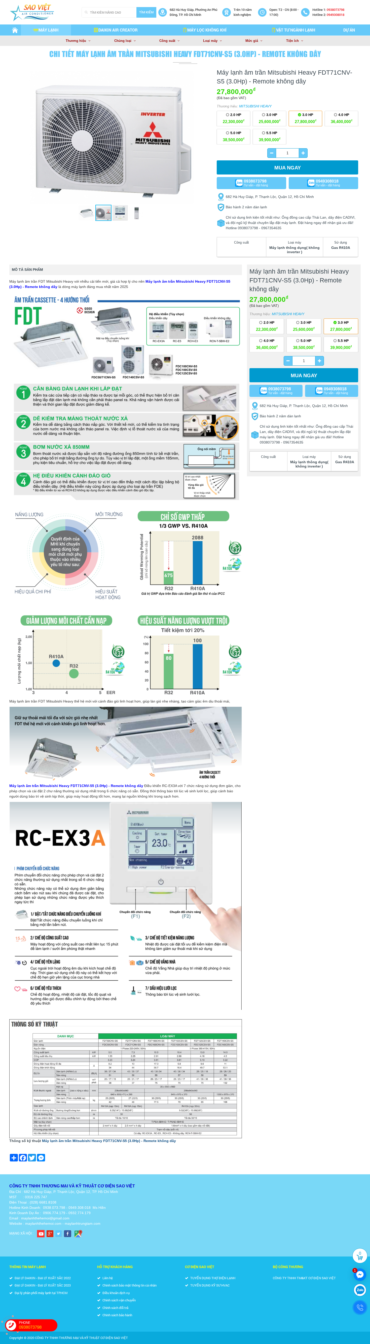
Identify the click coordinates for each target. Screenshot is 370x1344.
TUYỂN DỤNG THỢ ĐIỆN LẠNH (212, 1278)
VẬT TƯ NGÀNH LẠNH (295, 30)
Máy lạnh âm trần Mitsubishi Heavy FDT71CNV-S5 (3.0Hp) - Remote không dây (109, 1141)
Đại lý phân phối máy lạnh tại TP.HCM (40, 1293)
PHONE (30, 1325)
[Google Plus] (50, 1233)
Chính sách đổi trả (115, 1307)
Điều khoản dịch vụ (116, 1293)
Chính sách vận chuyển (119, 1300)
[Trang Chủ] (15, 30)
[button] (207, 75)
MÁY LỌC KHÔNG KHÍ (207, 30)
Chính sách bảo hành (117, 1315)
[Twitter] (58, 1233)
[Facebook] (67, 1233)
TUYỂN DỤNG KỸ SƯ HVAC (210, 1285)
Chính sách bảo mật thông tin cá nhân (129, 1285)
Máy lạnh (48, 30)
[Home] (44, 12)
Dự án (349, 30)
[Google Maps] (78, 1233)
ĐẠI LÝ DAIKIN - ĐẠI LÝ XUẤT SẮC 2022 (42, 1278)
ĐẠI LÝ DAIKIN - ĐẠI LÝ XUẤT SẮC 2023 (42, 1285)
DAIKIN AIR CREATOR (118, 30)
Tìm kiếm (146, 12)
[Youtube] (41, 1233)
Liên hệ (107, 1278)
